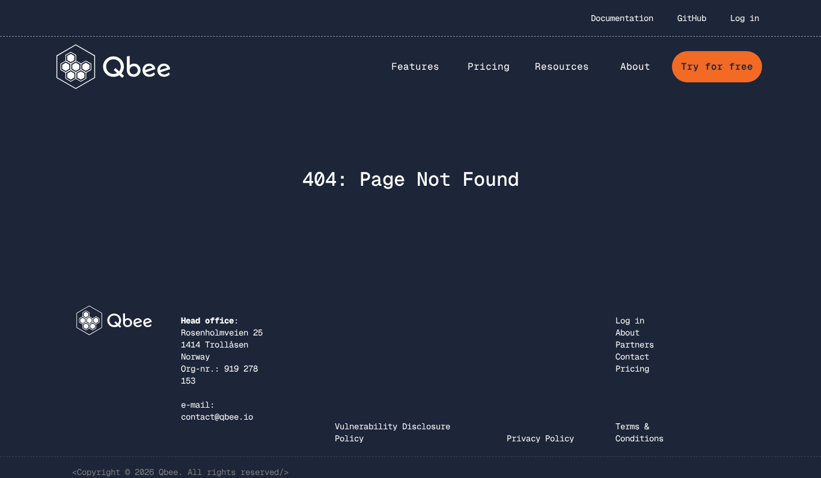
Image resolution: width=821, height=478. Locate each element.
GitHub (691, 18)
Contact (632, 356)
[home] (114, 66)
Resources (562, 66)
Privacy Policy (540, 438)
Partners (634, 344)
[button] (415, 66)
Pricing (489, 66)
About (627, 332)
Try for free (717, 66)
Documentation (622, 18)
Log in (744, 18)
